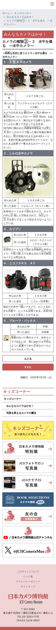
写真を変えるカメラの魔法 (20, 412)
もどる (28, 358)
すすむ (28, 367)
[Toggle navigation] (52, 4)
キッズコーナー (23, 13)
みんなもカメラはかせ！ (20, 16)
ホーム (6, 13)
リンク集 (28, 576)
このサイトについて (28, 571)
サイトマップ (28, 586)
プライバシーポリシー (28, 581)
